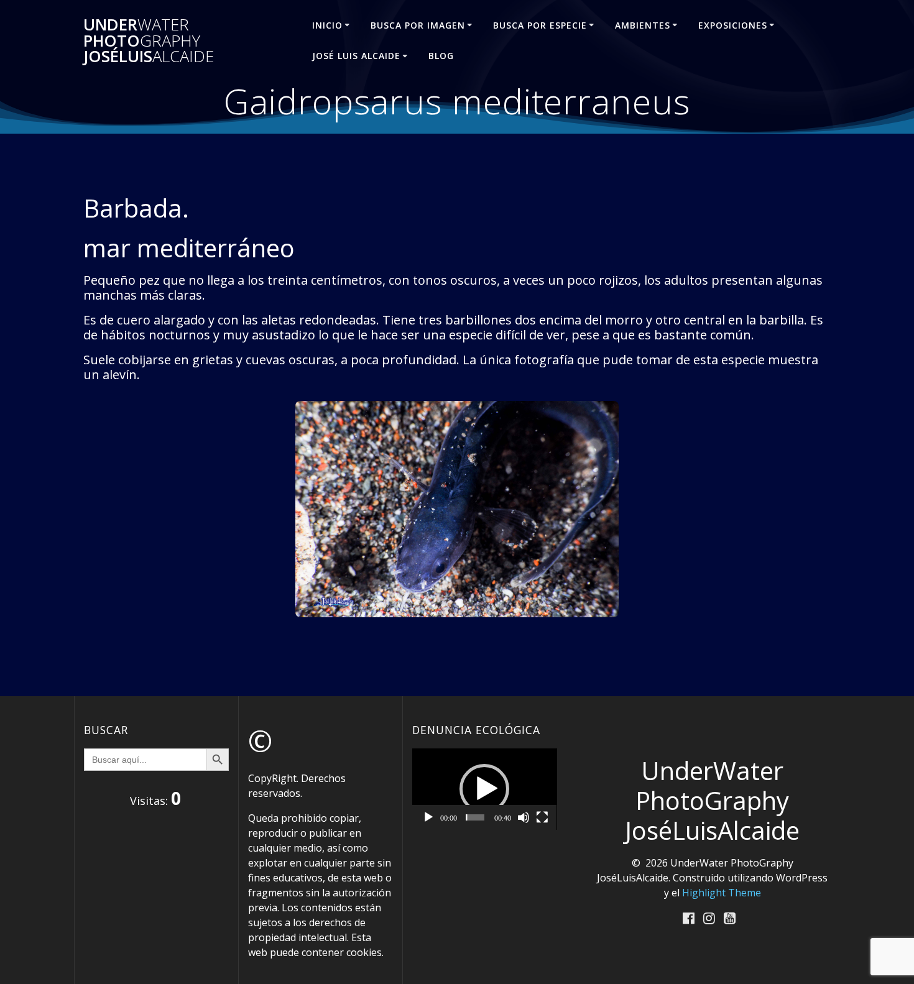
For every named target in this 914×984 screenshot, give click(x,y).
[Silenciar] (523, 817)
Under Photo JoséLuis (148, 41)
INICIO (327, 25)
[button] (484, 789)
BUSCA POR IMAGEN (418, 25)
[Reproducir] (428, 817)
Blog (441, 56)
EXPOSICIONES (732, 25)
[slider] (475, 817)
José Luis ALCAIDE (356, 56)
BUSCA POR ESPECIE (540, 25)
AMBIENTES (642, 25)
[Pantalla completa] (542, 817)
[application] (484, 789)
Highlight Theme (721, 892)
